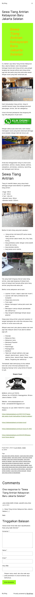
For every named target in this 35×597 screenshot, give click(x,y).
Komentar (5, 531)
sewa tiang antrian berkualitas (15, 459)
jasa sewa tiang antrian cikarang (10, 455)
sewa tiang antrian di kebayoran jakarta (12, 463)
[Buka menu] (32, 3)
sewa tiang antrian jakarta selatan (19, 465)
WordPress (29, 593)
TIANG (24, 447)
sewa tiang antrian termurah (18, 470)
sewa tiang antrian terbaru (18, 469)
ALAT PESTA (17, 447)
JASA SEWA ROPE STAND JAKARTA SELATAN (16, 503)
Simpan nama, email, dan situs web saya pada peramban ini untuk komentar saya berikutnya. (17, 576)
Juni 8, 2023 (5, 505)
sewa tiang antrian (17, 457)
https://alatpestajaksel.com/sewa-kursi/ (14, 422)
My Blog (4, 3)
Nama (4, 550)
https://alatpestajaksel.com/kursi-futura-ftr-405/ (17, 429)
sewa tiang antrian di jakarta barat (21, 461)
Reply (3, 515)
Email (4, 558)
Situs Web (5, 566)
